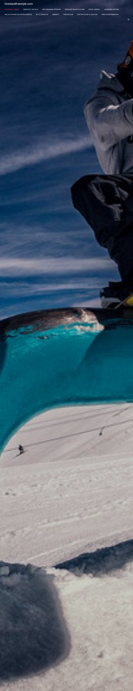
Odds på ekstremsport (110, 14)
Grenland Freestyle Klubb (75, 9)
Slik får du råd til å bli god (87, 14)
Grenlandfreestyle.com (19, 4)
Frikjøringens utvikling (51, 9)
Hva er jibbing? (94, 9)
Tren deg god (68, 14)
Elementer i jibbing (12, 9)
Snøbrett (55, 14)
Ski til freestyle (42, 14)
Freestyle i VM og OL (30, 9)
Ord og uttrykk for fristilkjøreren (18, 14)
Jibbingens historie (111, 9)
